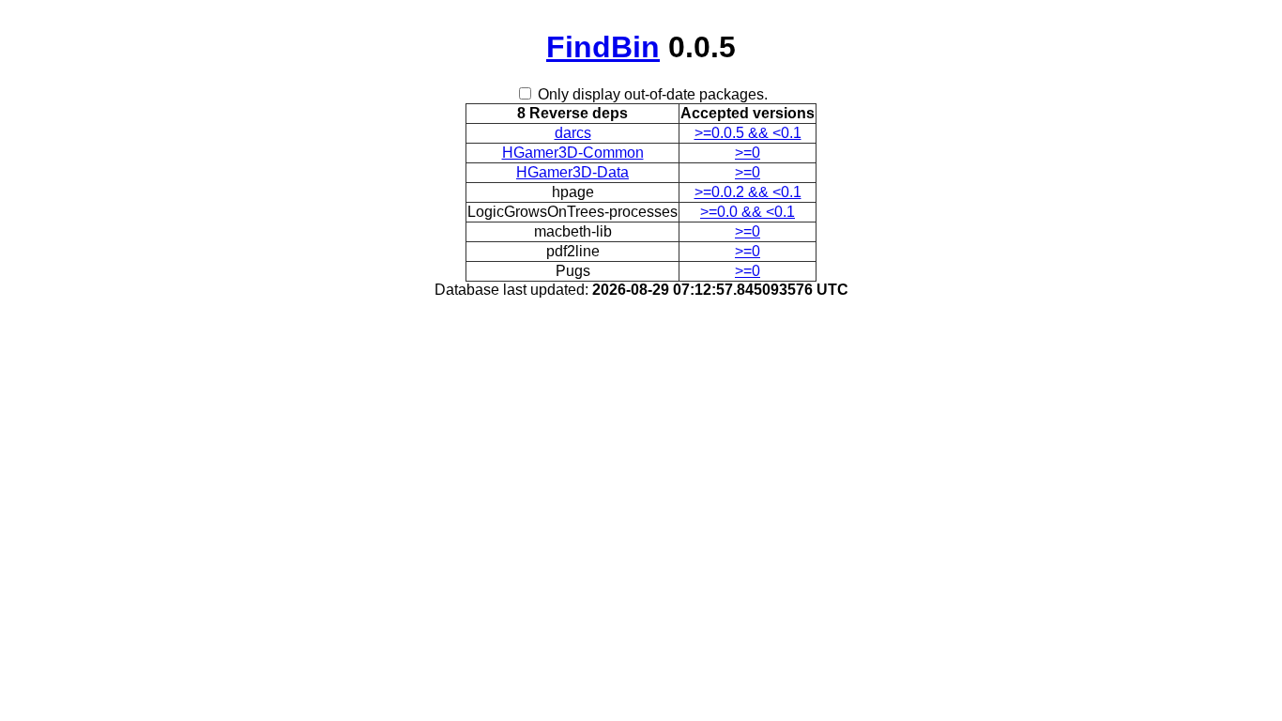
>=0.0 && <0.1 (747, 212)
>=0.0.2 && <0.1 (747, 192)
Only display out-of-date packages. (653, 94)
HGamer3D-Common (573, 153)
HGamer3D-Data (572, 172)
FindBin (603, 47)
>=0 (747, 153)
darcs (573, 133)
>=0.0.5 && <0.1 (747, 133)
